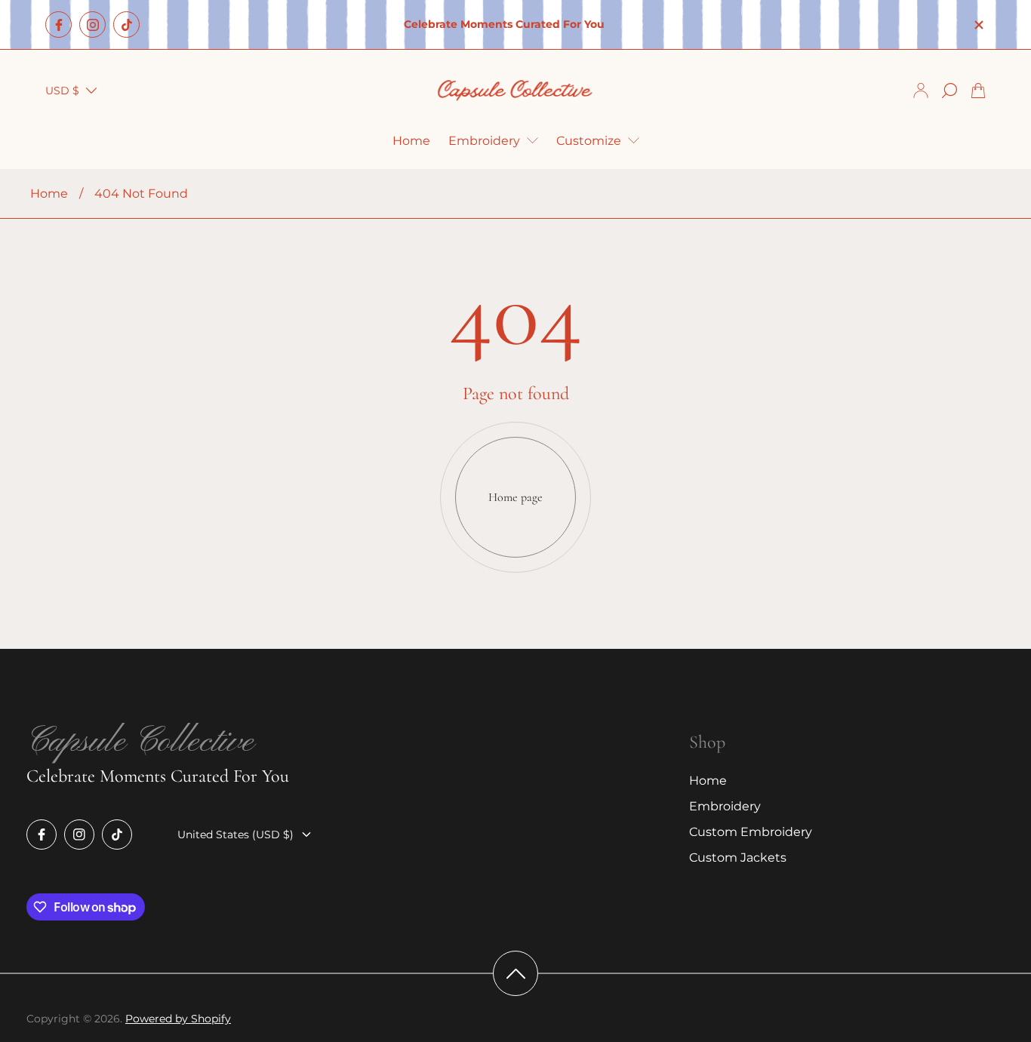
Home (49, 193)
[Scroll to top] (515, 973)
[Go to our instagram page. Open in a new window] (92, 24)
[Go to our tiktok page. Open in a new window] (126, 24)
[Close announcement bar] (978, 24)
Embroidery (725, 806)
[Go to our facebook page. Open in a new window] (58, 24)
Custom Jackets (737, 857)
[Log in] (920, 90)
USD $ (62, 90)
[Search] (949, 90)
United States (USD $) (235, 834)
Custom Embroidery (750, 832)
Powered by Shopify (178, 1018)
